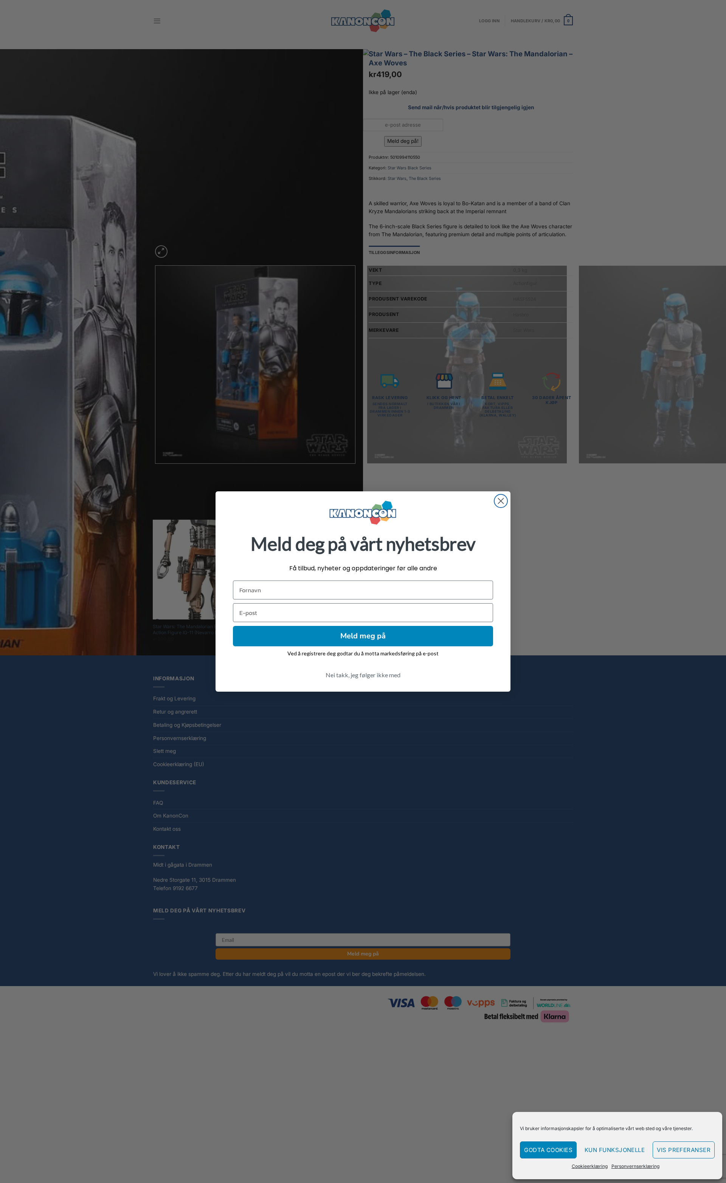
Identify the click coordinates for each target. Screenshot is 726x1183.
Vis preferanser (683, 1150)
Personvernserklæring (635, 1166)
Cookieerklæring (590, 1166)
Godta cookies (548, 1150)
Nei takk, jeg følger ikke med (363, 674)
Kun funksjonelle (615, 1150)
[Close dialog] (500, 501)
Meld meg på (363, 636)
